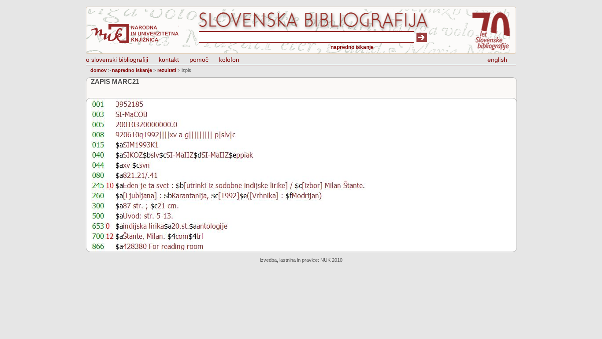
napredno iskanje (352, 47)
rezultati (166, 70)
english (497, 59)
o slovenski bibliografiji (117, 59)
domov (98, 70)
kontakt (169, 59)
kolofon (229, 59)
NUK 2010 (331, 260)
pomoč (199, 59)
